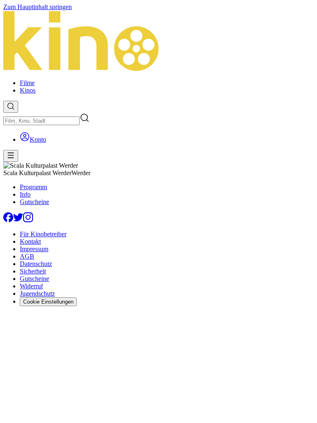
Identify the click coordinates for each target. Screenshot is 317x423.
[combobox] (41, 120)
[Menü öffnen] (10, 156)
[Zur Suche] (10, 107)
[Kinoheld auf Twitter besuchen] (18, 219)
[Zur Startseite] (158, 42)
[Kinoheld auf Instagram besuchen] (28, 219)
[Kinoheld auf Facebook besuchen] (8, 219)
